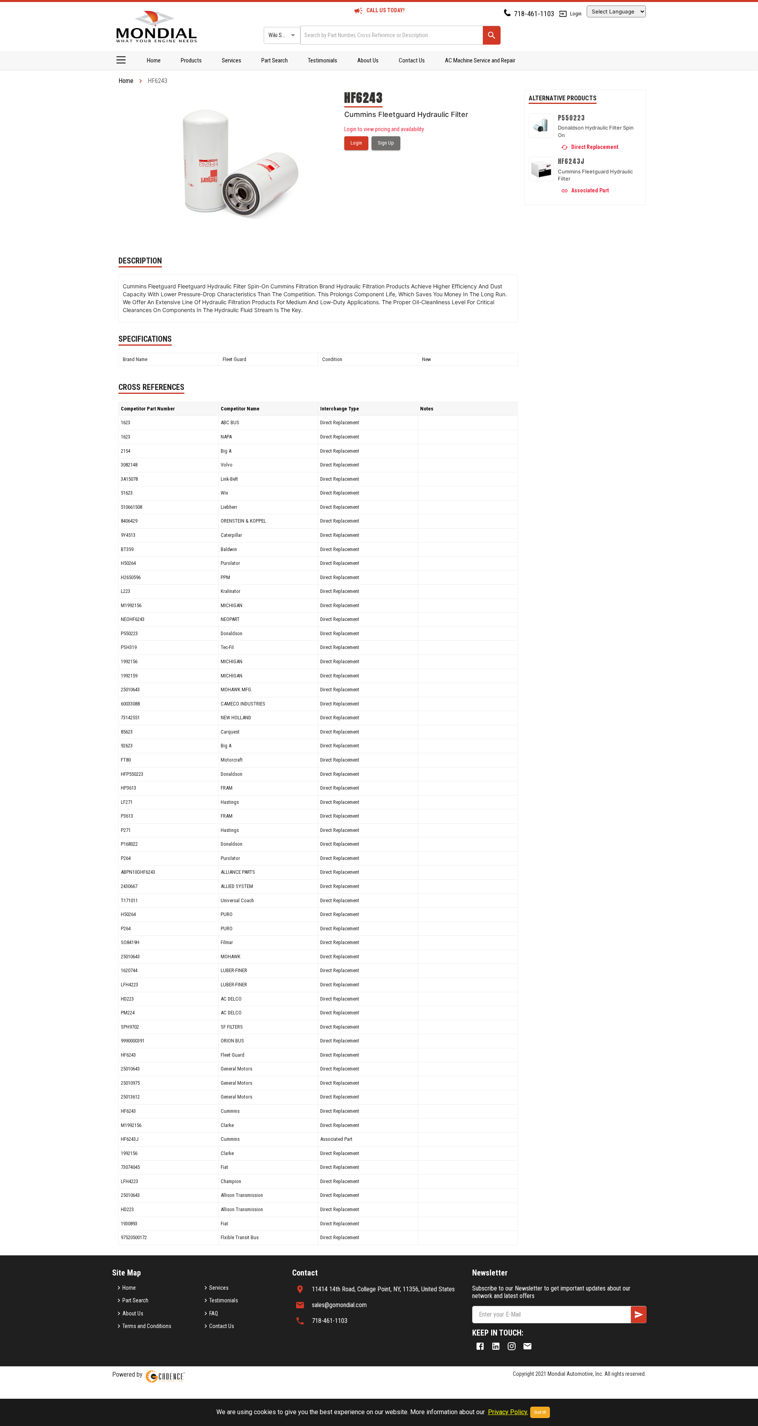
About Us (368, 60)
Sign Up (386, 143)
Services (231, 60)
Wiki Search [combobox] (281, 35)
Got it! (540, 1412)
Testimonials (322, 60)
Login (576, 14)
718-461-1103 (534, 13)
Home (154, 60)
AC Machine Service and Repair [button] (480, 60)
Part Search (274, 60)
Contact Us (412, 60)
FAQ (213, 1313)
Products (191, 60)
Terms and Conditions (146, 1326)
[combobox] (391, 35)
